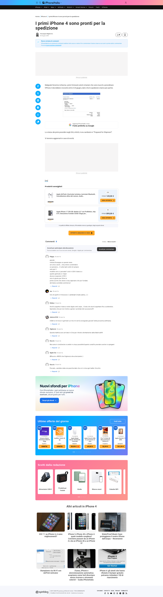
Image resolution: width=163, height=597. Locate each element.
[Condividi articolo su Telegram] (38, 107)
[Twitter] (108, 593)
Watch (69, 7)
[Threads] (117, 593)
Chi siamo (100, 590)
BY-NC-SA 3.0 (66, 593)
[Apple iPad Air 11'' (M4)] (120, 431)
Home (37, 16)
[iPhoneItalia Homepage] (51, 2)
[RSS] (126, 593)
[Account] (126, 3)
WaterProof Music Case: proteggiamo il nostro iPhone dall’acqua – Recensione (112, 536)
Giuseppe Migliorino (46, 34)
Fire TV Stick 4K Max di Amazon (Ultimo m (105, 439)
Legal (112, 590)
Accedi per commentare (106, 249)
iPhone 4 (44, 16)
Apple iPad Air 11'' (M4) (120, 438)
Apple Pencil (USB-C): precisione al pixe (90, 439)
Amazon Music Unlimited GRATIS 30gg (44, 439)
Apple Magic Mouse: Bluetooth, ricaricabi (74, 439)
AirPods (60, 7)
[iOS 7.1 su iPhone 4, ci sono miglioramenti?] (51, 522)
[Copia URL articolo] (38, 121)
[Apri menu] (61, 3)
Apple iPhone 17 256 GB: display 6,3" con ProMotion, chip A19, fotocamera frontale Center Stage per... (76, 212)
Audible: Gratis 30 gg (59, 438)
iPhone (37, 7)
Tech (98, 7)
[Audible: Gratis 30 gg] (59, 431)
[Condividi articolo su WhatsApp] (38, 114)
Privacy (117, 590)
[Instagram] (114, 593)
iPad (45, 7)
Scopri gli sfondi (48, 400)
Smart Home (80, 7)
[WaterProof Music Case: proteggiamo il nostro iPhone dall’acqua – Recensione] (112, 522)
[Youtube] (111, 593)
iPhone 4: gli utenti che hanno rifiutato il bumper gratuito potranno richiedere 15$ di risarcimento (112, 574)
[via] (46, 181)
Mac (52, 7)
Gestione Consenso (77, 593)
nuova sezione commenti (53, 45)
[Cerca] (40, 2)
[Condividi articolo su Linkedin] (38, 100)
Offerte (105, 7)
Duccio (53, 356)
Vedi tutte (117, 421)
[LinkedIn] (123, 593)
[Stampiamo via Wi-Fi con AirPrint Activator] (51, 558)
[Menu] (37, 2)
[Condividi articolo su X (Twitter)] (38, 93)
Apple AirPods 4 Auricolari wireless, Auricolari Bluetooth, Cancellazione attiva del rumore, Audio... (75, 195)
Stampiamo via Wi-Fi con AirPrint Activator (50, 571)
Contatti (107, 590)
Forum (91, 7)
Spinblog (61, 591)
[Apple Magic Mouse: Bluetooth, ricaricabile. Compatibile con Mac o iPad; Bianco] (75, 431)
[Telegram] (120, 593)
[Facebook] (105, 593)
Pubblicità (124, 590)
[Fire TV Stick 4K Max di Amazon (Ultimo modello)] (105, 431)
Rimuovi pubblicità (81, 77)
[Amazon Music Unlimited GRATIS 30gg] (44, 431)
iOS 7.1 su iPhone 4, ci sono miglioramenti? (50, 535)
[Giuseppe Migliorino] (37, 35)
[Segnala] (59, 286)
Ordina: (104, 241)
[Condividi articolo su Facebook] (38, 86)
